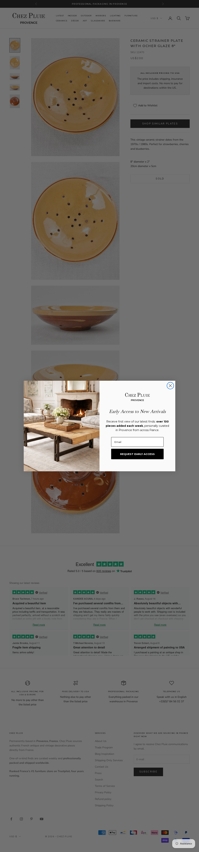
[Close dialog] (170, 385)
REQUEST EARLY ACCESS (137, 454)
